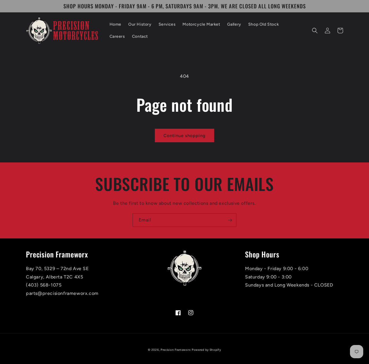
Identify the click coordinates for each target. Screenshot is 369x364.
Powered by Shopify (206, 350)
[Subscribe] (229, 220)
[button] (314, 30)
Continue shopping (184, 135)
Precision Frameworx (176, 350)
